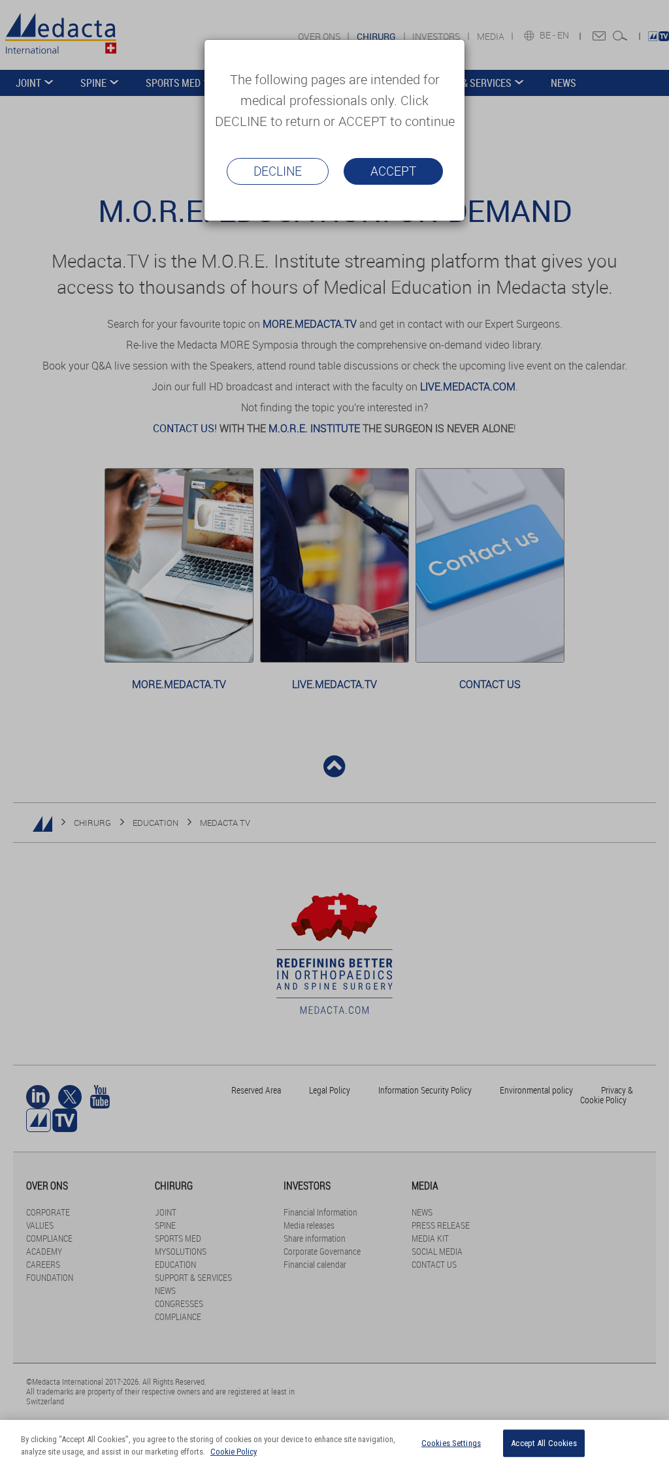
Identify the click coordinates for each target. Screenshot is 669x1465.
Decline (277, 171)
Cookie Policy (233, 1452)
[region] (334, 1442)
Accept (393, 171)
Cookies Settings (451, 1443)
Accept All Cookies (543, 1443)
